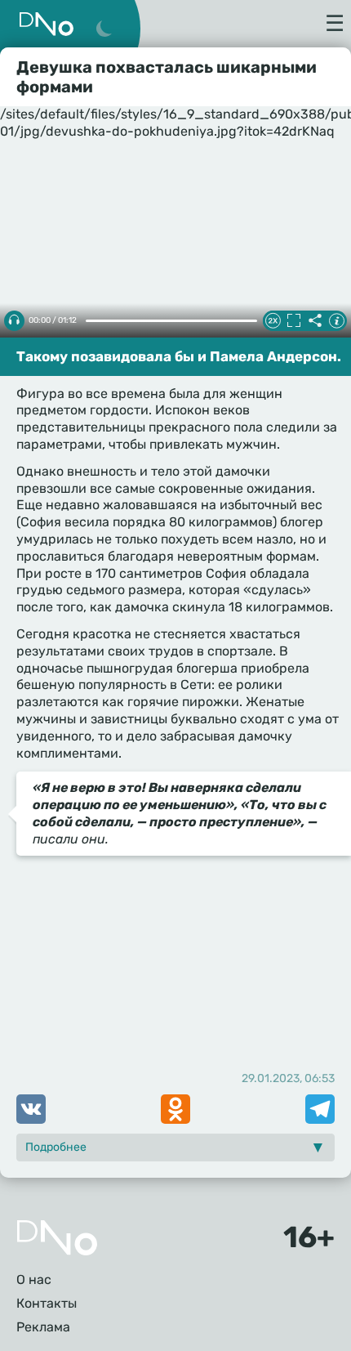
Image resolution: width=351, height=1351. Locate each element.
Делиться (315, 320)
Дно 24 (46, 24)
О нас (33, 1279)
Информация (336, 320)
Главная (57, 1237)
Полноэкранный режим (293, 320)
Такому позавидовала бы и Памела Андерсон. (178, 356)
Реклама (43, 1327)
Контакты (46, 1303)
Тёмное (103, 29)
